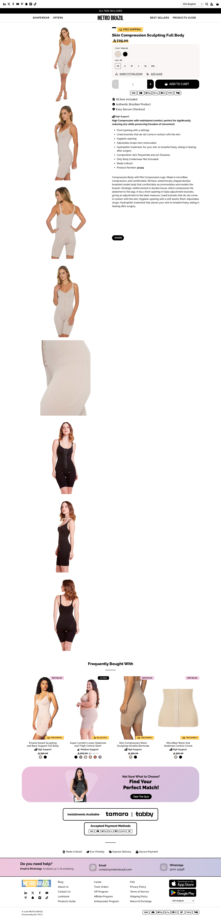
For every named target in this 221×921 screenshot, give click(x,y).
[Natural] (118, 54)
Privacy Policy (138, 886)
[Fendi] (81, 757)
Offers (58, 17)
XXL (153, 66)
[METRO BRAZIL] (110, 18)
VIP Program (101, 891)
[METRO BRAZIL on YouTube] (18, 4)
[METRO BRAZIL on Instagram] (31, 4)
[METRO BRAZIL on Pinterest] (23, 4)
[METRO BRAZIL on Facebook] (14, 4)
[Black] (125, 54)
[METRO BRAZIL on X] (9, 4)
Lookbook (63, 896)
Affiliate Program (103, 896)
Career (97, 882)
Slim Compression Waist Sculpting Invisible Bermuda (133, 744)
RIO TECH (38, 914)
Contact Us (64, 891)
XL (145, 66)
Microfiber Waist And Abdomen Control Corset (178, 744)
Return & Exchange (141, 901)
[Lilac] (100, 757)
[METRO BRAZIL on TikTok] (36, 4)
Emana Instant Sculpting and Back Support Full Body (43, 744)
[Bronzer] (95, 757)
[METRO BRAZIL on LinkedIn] (5, 4)
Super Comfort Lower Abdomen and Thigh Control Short (88, 744)
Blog (60, 882)
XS (118, 66)
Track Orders (101, 886)
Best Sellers (159, 17)
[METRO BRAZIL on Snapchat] (27, 4)
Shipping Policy (139, 896)
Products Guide (184, 17)
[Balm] (90, 757)
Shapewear (41, 17)
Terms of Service (139, 891)
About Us (63, 886)
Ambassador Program (106, 901)
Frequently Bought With (110, 663)
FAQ (132, 882)
